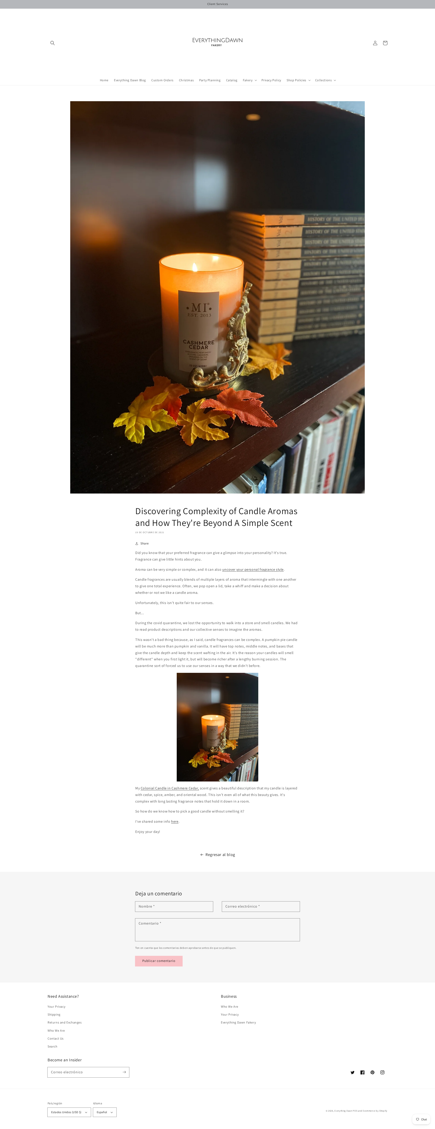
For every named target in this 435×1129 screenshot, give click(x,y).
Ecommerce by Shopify (375, 1110)
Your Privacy (56, 1006)
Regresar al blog (220, 854)
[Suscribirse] (124, 1072)
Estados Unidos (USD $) (66, 1112)
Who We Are (56, 1030)
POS (355, 1110)
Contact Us (56, 1038)
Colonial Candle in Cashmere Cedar (169, 788)
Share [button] (144, 543)
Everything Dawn (343, 1110)
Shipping (54, 1014)
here (174, 821)
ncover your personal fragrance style (254, 569)
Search (53, 1046)
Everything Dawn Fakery (238, 1022)
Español (102, 1112)
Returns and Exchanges (65, 1022)
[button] (53, 43)
